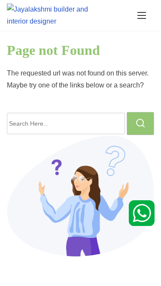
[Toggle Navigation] (141, 15)
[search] (140, 123)
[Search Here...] (66, 123)
